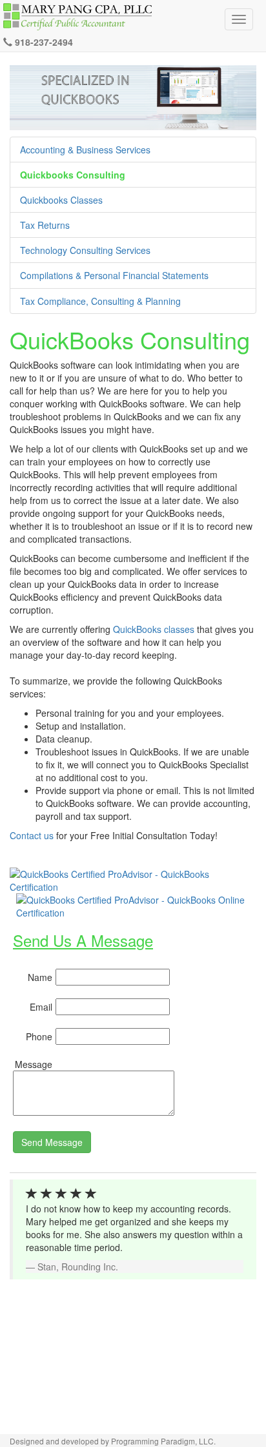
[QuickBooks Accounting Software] (133, 879)
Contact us (32, 835)
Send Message (52, 1142)
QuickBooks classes (153, 629)
